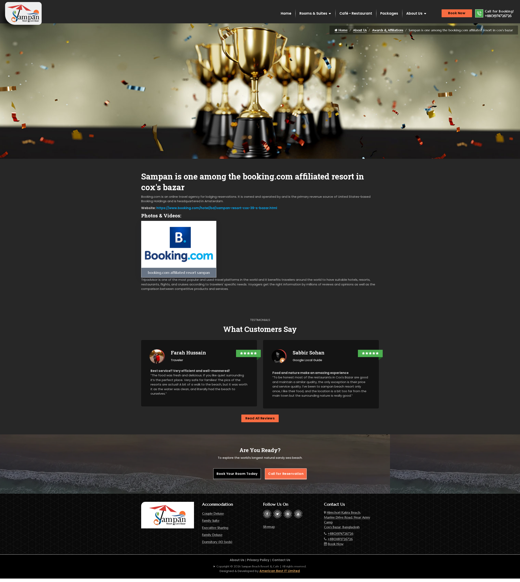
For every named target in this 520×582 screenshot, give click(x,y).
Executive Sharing (215, 528)
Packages (389, 13)
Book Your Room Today (237, 473)
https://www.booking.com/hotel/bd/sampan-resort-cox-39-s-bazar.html (216, 208)
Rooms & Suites (313, 13)
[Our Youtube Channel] (298, 514)
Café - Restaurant (355, 13)
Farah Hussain (188, 352)
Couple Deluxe (213, 513)
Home (286, 13)
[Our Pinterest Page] (288, 514)
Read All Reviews (260, 418)
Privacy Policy (258, 560)
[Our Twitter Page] (277, 514)
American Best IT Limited (279, 571)
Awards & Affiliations (387, 30)
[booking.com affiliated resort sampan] (178, 244)
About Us (414, 13)
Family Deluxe (212, 535)
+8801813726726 (340, 539)
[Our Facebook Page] (267, 514)
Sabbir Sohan (308, 352)
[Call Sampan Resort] (479, 13)
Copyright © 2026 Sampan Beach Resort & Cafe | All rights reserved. (261, 566)
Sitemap (269, 527)
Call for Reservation (285, 473)
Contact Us (281, 560)
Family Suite (210, 520)
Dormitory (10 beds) (217, 542)
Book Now (456, 13)
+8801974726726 (498, 16)
